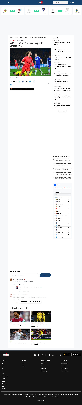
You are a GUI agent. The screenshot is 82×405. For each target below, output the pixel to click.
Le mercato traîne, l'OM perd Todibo (62, 43)
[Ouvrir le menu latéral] (9, 2)
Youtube (35, 396)
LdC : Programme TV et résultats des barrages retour (63, 50)
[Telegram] (30, 81)
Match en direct (28, 396)
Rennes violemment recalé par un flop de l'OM (62, 82)
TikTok (45, 396)
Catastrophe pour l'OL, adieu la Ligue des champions (62, 74)
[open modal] (73, 2)
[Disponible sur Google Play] (67, 354)
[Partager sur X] (26, 81)
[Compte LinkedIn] (46, 355)
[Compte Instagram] (42, 355)
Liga (11, 341)
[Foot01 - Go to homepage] (6, 355)
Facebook (51, 396)
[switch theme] (70, 2)
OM (11, 323)
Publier (45, 275)
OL (31, 341)
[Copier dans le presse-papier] (33, 81)
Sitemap (56, 396)
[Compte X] (35, 355)
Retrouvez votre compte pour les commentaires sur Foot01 (47, 394)
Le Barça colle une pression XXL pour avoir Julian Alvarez (62, 89)
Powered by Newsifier (41, 400)
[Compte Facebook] (38, 355)
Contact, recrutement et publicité (26, 394)
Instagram (40, 396)
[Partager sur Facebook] (23, 81)
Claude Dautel (15, 77)
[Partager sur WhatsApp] (19, 81)
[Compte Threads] (60, 355)
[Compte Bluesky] (56, 355)
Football (76, 394)
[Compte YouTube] (53, 355)
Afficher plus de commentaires (30, 301)
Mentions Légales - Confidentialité (10, 394)
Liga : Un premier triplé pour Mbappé (62, 58)
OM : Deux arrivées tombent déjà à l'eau (62, 106)
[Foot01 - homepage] (41, 2)
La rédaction (63, 394)
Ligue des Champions (37, 323)
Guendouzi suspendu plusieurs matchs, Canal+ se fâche (62, 66)
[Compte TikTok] (49, 355)
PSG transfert (70, 394)
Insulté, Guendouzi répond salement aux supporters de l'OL (62, 97)
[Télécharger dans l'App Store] (76, 354)
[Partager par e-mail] (11, 85)
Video (12, 40)
